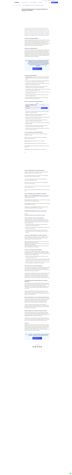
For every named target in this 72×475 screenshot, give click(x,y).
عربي (57, 0)
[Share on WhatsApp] (39, 346)
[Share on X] (35, 346)
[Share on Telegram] (37, 346)
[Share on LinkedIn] (41, 346)
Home (14, 5)
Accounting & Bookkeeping (32, 2)
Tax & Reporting (40, 2)
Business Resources (24, 2)
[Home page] (16, 2)
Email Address (42, 104)
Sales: (44, 0)
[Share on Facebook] (33, 346)
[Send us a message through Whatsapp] (70, 473)
